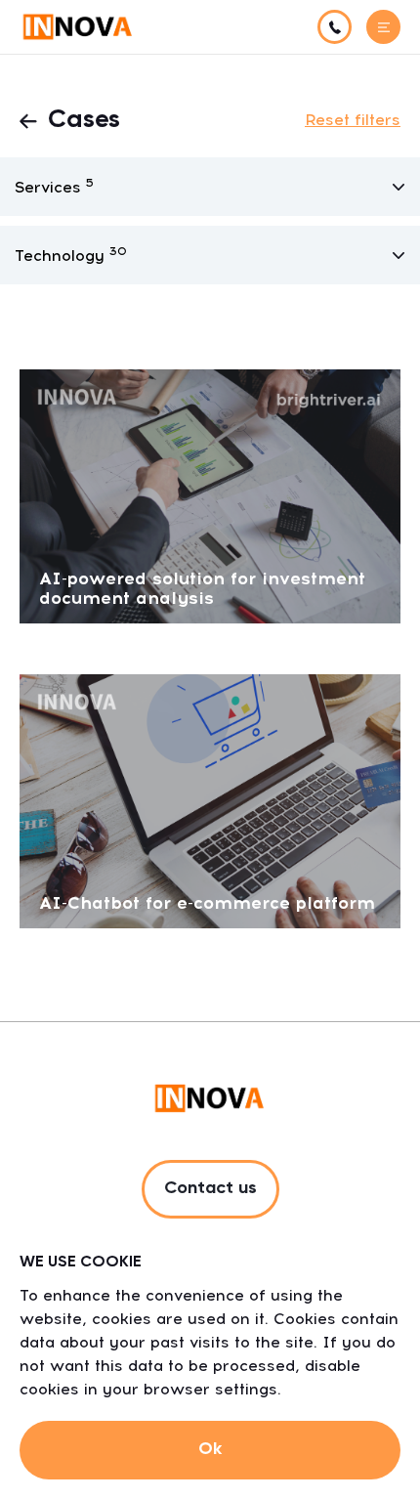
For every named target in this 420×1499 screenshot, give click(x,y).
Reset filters (352, 119)
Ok (210, 1449)
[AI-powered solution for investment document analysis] (210, 495)
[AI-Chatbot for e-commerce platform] (210, 800)
